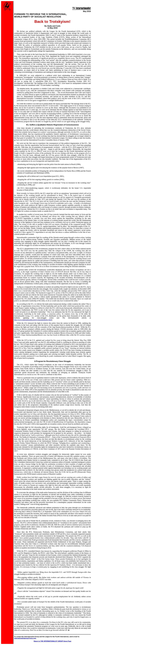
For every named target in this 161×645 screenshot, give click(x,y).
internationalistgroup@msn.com (25, 638)
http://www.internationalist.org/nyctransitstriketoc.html (33, 320)
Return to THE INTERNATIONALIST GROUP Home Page (52, 641)
